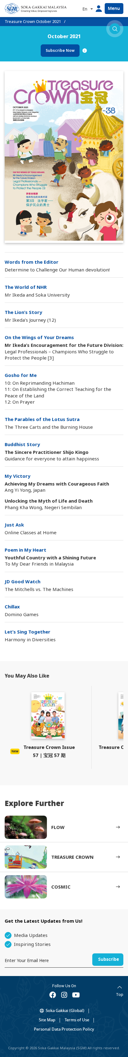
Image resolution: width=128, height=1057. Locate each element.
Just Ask (14, 525)
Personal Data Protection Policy (64, 1029)
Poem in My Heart (25, 550)
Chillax (12, 606)
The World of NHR (26, 287)
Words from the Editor (31, 262)
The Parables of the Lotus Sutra (42, 419)
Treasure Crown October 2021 (33, 21)
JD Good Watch (22, 581)
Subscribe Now (60, 50)
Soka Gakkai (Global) (65, 1011)
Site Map (47, 1020)
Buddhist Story (22, 444)
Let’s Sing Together (27, 632)
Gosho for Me (21, 375)
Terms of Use (77, 1020)
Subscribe (108, 959)
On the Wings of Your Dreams (39, 337)
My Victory (17, 476)
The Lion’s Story (23, 312)
